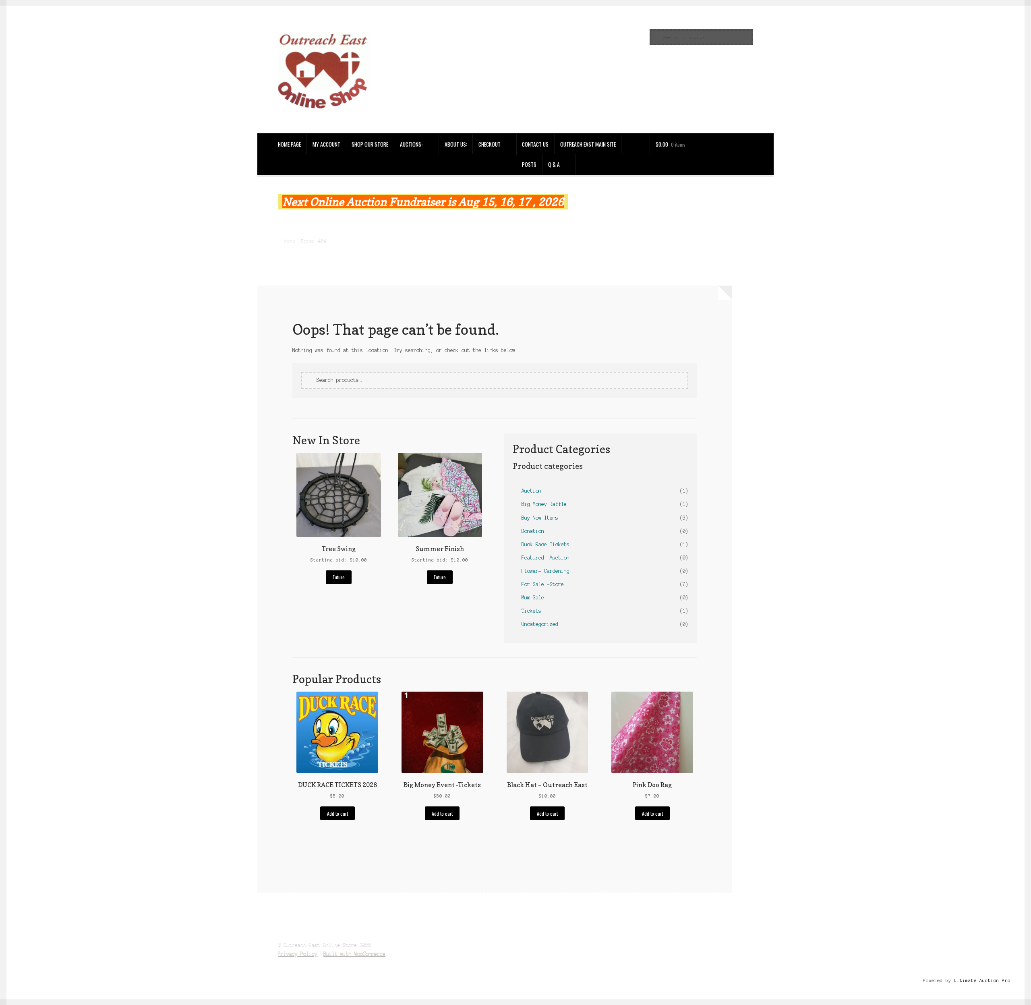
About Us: (456, 144)
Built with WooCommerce (354, 953)
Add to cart (337, 813)
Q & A (554, 164)
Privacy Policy (297, 953)
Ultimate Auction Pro (982, 980)
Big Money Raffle (544, 504)
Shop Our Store (370, 144)
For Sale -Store (543, 584)
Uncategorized (540, 624)
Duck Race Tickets (545, 544)
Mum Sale (533, 597)
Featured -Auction (545, 557)
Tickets (531, 610)
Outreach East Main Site (588, 144)
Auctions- (411, 144)
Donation (533, 531)
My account (326, 144)
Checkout (489, 144)
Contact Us (535, 144)
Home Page (289, 144)
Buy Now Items (540, 517)
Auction (531, 490)
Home (289, 240)
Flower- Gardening (545, 571)
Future (339, 577)
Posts (529, 164)
